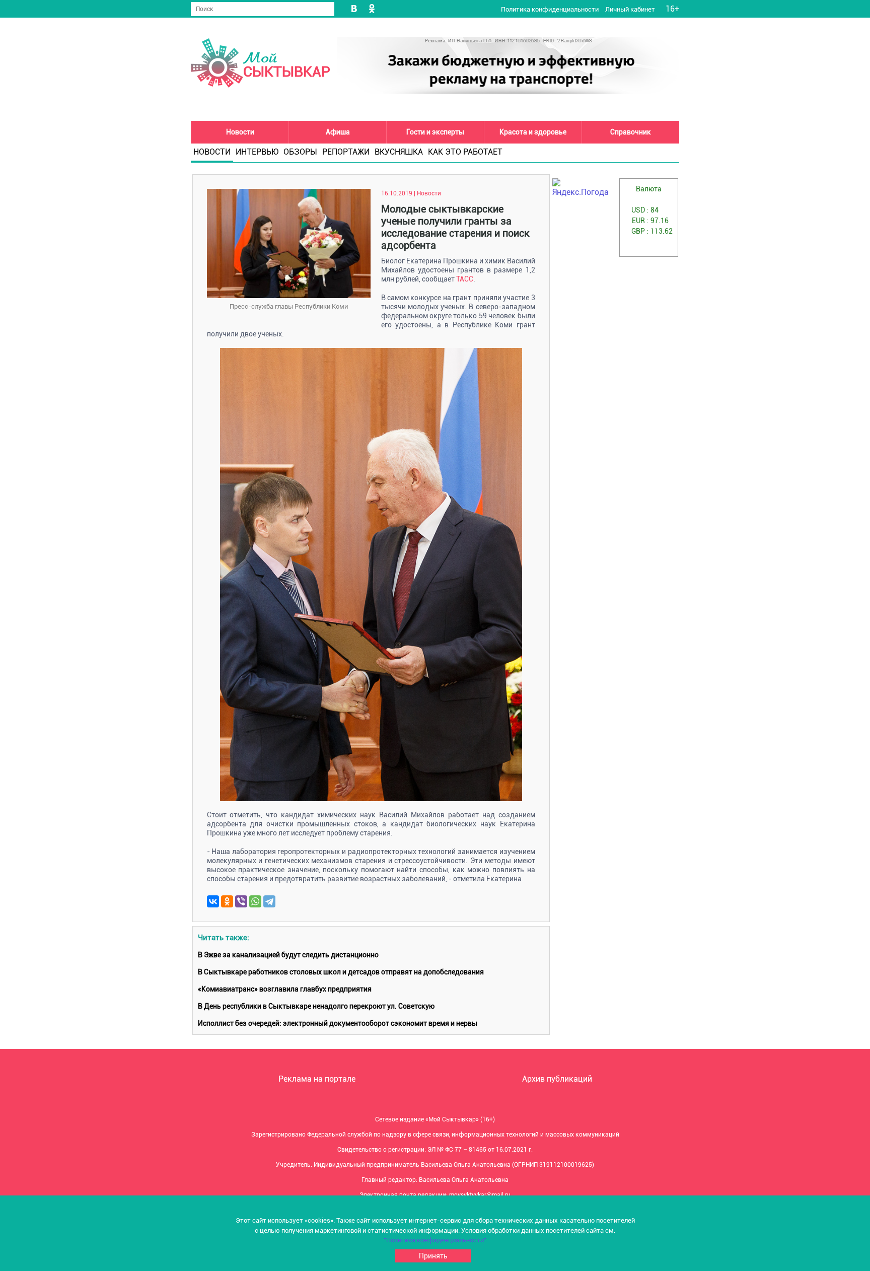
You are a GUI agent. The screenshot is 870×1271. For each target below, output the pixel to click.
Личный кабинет (631, 9)
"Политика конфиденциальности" (435, 1240)
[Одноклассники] (227, 901)
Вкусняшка (399, 152)
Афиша (338, 132)
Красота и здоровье (532, 132)
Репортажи (346, 152)
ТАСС (464, 279)
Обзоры (300, 152)
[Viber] (241, 901)
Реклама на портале (316, 1079)
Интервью (257, 152)
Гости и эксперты (435, 132)
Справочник (630, 132)
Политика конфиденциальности (550, 9)
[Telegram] (269, 901)
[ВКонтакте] (213, 901)
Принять (433, 1256)
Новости (240, 132)
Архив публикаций (557, 1079)
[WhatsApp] (255, 901)
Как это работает (465, 152)
